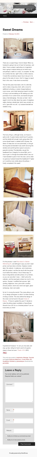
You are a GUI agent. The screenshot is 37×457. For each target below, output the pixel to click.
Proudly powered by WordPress (18, 453)
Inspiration (20, 357)
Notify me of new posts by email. (16, 440)
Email (10, 420)
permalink (6, 363)
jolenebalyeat (20, 361)
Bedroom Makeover (15, 359)
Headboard (6, 361)
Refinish (12, 361)
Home (5, 16)
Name (10, 410)
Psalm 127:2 (21, 350)
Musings (25, 357)
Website (8, 430)
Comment (9, 384)
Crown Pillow (25, 359)
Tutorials (31, 357)
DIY (31, 359)
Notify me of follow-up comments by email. (19, 436)
